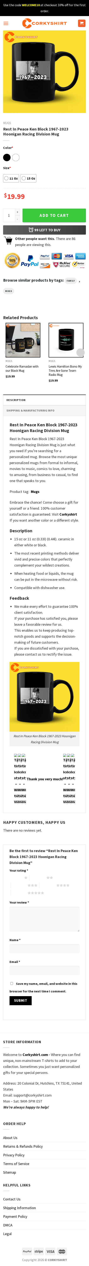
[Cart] (82, 23)
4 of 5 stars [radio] (48, 885)
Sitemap (9, 1172)
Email (15, 962)
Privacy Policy (13, 1155)
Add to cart (54, 215)
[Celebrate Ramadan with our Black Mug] (23, 340)
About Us (10, 1137)
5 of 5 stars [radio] (19, 893)
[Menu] (6, 23)
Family (71, 280)
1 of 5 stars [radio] (15, 877)
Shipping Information (19, 1207)
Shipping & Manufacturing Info (30, 410)
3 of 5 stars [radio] (19, 885)
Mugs (7, 123)
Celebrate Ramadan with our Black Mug (22, 368)
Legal (7, 1233)
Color (8, 148)
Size (7, 168)
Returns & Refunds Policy (23, 1146)
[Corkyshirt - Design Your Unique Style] (44, 23)
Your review (19, 902)
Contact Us (11, 1199)
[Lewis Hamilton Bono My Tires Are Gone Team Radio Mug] (66, 340)
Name (15, 940)
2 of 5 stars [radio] (38, 877)
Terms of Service (16, 1163)
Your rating (19, 870)
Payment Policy (15, 1216)
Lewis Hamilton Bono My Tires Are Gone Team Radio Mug (65, 370)
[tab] (44, 400)
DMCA (7, 1225)
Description (15, 400)
